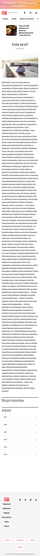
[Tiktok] (36, 13)
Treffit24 (20, 547)
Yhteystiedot (6, 504)
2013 (5, 447)
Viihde (14, 19)
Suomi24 (32, 540)
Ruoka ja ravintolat (27, 19)
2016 (5, 425)
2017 (5, 417)
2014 (5, 439)
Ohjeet (7, 522)
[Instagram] (30, 13)
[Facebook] (25, 13)
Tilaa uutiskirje (6, 517)
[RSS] (36, 500)
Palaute (6, 526)
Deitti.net (7, 540)
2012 (5, 454)
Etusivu (5, 19)
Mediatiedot (6, 508)
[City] (6, 499)
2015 (5, 432)
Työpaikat (7, 513)
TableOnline (20, 540)
